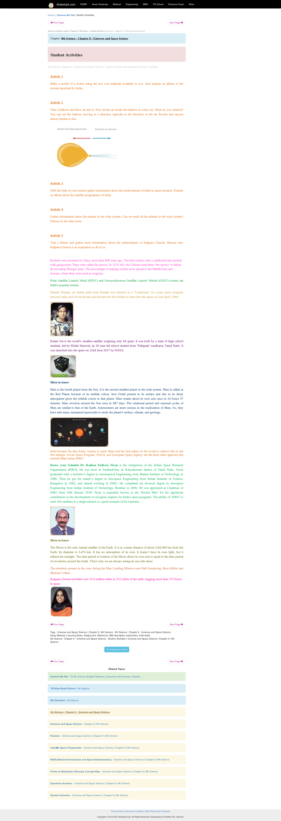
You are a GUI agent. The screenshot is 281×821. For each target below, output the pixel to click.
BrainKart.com (66, 4)
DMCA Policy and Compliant (157, 811)
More (191, 4)
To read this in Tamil (117, 649)
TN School (158, 4)
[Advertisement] (212, 62)
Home (51, 15)
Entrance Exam (176, 4)
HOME (83, 4)
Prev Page (58, 22)
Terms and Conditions (134, 811)
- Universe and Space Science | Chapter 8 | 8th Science (83, 736)
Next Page (175, 22)
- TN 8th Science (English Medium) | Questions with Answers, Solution (95, 676)
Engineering (132, 4)
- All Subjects (69, 688)
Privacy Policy (117, 811)
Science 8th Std (66, 15)
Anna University (100, 4)
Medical (117, 4)
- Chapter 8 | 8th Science (79, 724)
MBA (145, 4)
